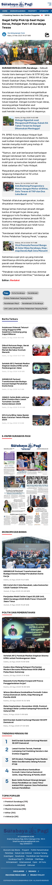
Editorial (31, 865)
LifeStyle (29, 859)
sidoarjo (11, 816)
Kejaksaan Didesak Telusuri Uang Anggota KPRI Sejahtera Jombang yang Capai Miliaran (15, 330)
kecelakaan (33, 293)
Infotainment (12, 862)
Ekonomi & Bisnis (17, 11)
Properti (25, 850)
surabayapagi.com (16, 33)
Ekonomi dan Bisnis (11, 850)
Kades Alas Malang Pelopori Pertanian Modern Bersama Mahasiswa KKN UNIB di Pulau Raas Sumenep (24, 669)
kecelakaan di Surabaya (32, 303)
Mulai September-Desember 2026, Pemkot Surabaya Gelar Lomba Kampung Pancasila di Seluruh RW (25, 708)
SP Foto (42, 862)
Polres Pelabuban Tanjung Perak (18, 298)
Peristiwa (9, 853)
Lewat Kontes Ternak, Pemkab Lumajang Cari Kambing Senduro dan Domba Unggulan (30, 751)
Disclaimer (18, 871)
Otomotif (43, 11)
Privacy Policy (37, 875)
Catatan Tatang (40, 853)
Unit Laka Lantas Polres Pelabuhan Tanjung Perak (25, 308)
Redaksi (32, 871)
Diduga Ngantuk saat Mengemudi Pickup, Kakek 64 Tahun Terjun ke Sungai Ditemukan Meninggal (31, 124)
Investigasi (8, 856)
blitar (10, 812)
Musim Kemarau (15, 809)
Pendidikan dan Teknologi (37, 856)
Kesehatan (20, 856)
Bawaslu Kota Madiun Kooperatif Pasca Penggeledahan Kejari (23, 682)
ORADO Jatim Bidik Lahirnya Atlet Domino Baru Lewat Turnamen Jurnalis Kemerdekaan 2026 (15, 400)
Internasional (25, 862)
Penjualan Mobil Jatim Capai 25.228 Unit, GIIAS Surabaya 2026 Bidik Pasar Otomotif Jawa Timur (24, 598)
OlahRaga (39, 859)
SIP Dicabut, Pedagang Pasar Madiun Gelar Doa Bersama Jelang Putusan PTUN (30, 761)
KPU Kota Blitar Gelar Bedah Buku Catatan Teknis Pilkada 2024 (15, 417)
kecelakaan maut (11, 303)
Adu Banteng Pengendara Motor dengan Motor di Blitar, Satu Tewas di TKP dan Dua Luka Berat (31, 190)
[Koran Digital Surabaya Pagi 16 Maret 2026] (26, 484)
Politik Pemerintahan (40, 850)
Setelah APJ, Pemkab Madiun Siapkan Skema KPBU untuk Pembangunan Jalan (16, 365)
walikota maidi (15, 805)
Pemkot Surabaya (16, 801)
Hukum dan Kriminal (23, 853)
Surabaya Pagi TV (16, 859)
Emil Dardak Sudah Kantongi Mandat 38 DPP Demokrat (25, 721)
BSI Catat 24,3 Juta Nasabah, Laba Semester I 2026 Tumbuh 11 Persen (25, 586)
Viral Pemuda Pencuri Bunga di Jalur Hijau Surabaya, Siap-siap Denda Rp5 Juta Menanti (31, 248)
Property (32, 11)
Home (4, 11)
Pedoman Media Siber (15, 875)
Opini (35, 862)
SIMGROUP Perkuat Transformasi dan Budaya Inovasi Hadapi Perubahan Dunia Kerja (14, 382)
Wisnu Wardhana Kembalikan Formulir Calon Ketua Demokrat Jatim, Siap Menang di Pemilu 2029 (25, 694)
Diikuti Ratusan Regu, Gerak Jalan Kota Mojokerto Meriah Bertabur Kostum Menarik (15, 348)
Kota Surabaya (18, 293)
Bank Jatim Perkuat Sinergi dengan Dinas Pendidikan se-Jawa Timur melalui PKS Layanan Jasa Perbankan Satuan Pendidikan (30, 784)
